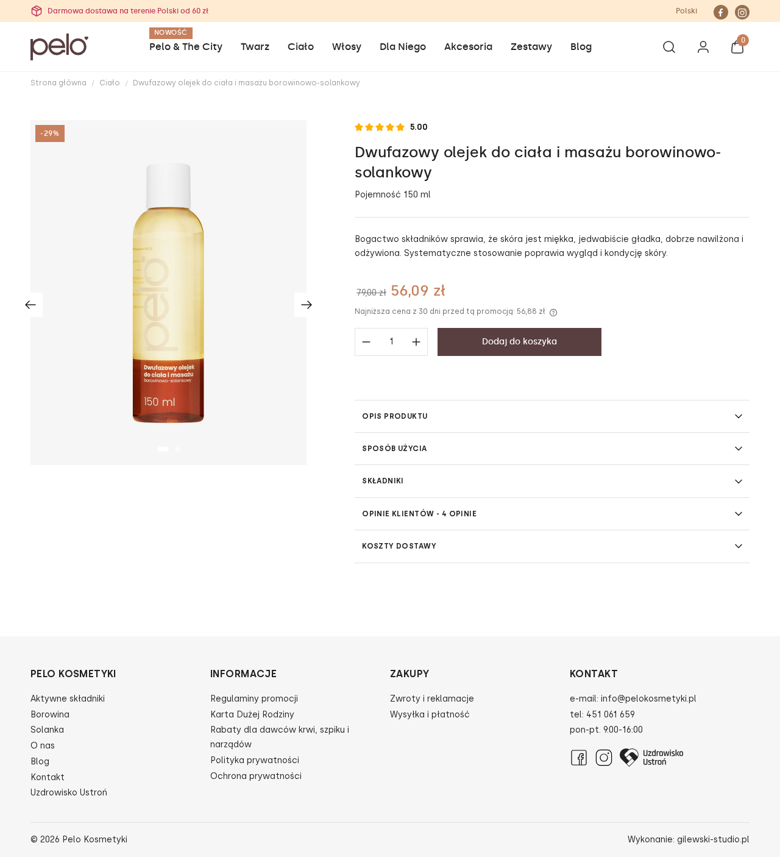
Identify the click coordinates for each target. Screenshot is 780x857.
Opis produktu (394, 416)
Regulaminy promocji (254, 699)
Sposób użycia (394, 448)
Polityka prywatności (254, 760)
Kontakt (47, 777)
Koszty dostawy (399, 546)
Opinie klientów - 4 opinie (419, 514)
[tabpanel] (168, 292)
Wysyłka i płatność (430, 714)
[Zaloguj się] (703, 49)
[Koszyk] (737, 49)
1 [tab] (162, 449)
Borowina (49, 714)
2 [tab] (177, 449)
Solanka (47, 730)
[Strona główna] (59, 47)
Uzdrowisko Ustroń (68, 793)
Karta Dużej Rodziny (252, 714)
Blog (39, 761)
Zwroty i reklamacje (432, 699)
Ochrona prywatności (256, 776)
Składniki (383, 481)
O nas (42, 746)
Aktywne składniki (67, 699)
